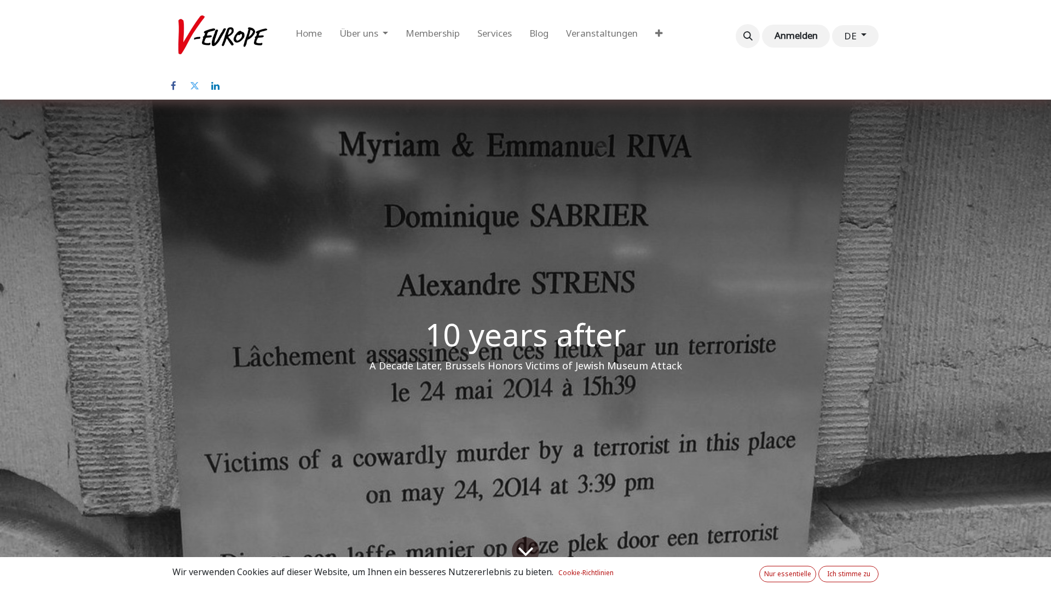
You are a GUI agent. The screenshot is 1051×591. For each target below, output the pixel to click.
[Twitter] (194, 86)
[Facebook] (173, 86)
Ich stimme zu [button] (848, 574)
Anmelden (796, 36)
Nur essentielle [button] (787, 574)
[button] (748, 36)
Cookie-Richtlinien (586, 573)
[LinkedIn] (215, 86)
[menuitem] (309, 36)
